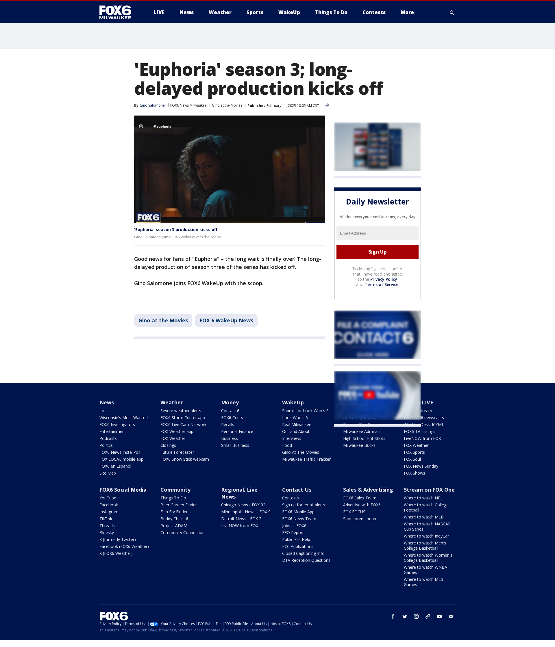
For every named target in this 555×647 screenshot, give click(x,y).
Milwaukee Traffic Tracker (306, 459)
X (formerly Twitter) (117, 539)
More (407, 12)
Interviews (291, 438)
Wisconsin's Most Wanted (123, 417)
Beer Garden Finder (178, 504)
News (106, 402)
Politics (106, 445)
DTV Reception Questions (306, 560)
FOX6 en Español (115, 466)
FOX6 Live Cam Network (183, 424)
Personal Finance (237, 431)
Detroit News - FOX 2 (241, 518)
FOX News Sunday (421, 466)
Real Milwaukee (296, 424)
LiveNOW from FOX (422, 438)
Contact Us (296, 489)
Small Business (235, 445)
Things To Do (173, 498)
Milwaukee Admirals (361, 431)
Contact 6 (230, 410)
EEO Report (293, 532)
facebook (393, 616)
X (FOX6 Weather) (116, 553)
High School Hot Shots (364, 438)
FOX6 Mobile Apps (299, 511)
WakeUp (293, 402)
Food (287, 445)
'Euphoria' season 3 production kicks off (175, 229)
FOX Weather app (176, 431)
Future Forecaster (177, 452)
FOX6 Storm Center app (182, 417)
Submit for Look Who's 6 (305, 410)
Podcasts (108, 438)
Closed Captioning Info (303, 553)
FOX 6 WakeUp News (226, 320)
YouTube (107, 498)
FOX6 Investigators (117, 424)
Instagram (109, 511)
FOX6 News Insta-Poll (119, 452)
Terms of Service (381, 284)
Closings (168, 445)
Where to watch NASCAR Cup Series (427, 526)
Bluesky (106, 532)
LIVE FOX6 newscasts (424, 417)
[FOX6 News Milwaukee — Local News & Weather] (118, 12)
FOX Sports (414, 452)
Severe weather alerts (180, 410)
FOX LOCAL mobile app (121, 459)
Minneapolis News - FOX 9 (246, 511)
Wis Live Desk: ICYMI (423, 424)
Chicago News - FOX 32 (243, 504)
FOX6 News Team (299, 518)
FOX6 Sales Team (359, 498)
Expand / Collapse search (452, 12)
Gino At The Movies (300, 452)
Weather (171, 402)
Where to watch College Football (426, 507)
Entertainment (112, 431)
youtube (439, 616)
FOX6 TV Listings (419, 431)
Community (175, 489)
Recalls (227, 424)
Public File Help (296, 539)
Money (230, 402)
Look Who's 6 (295, 417)
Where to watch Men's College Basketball (425, 545)
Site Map (107, 473)
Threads (107, 525)
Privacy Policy (383, 279)
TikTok (105, 518)
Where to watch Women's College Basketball (428, 557)
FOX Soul (412, 459)
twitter (404, 616)
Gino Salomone (152, 105)
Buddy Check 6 (174, 518)
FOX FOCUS (354, 511)
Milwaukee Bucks (359, 445)
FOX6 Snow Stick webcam (184, 459)
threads (427, 616)
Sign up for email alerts (303, 504)
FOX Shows (414, 473)
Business (229, 438)
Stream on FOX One (429, 489)
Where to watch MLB (424, 517)
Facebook (108, 504)
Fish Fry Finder (174, 511)
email (451, 616)
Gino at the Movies (227, 105)
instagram (416, 616)
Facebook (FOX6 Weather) (124, 546)
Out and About (296, 431)
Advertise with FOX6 (362, 504)
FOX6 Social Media (123, 489)
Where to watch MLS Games (423, 582)
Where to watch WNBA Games (425, 569)
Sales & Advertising (368, 489)
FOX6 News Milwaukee (188, 105)
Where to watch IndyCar (426, 536)
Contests (290, 498)
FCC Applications (297, 546)
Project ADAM (173, 525)
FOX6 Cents (232, 417)
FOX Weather (172, 438)
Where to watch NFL (423, 498)
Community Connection (182, 532)
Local (104, 410)
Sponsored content (361, 518)
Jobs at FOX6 (294, 525)
